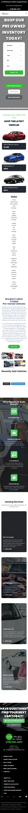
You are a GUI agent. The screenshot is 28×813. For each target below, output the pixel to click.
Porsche (13, 274)
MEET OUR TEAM (9, 781)
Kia (14, 249)
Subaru (14, 278)
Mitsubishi (14, 267)
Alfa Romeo (13, 202)
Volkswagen (14, 286)
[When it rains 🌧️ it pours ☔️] (11, 375)
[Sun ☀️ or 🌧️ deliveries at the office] (24, 375)
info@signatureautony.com (15, 750)
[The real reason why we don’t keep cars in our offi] (4, 375)
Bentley (14, 208)
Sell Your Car (7, 583)
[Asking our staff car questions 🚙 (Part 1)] (17, 375)
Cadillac (13, 216)
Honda (14, 237)
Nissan (14, 270)
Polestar (13, 272)
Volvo (14, 288)
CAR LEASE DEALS (9, 787)
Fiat (14, 227)
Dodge (14, 223)
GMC (13, 235)
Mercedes (14, 263)
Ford (13, 229)
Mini (14, 265)
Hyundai (13, 239)
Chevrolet (14, 218)
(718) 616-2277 (15, 9)
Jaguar (14, 243)
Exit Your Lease (8, 537)
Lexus (13, 253)
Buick (13, 214)
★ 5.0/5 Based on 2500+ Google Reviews (14, 2)
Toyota (14, 284)
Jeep (13, 247)
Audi (14, 206)
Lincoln (14, 255)
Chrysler (13, 220)
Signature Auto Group (22, 802)
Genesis (13, 231)
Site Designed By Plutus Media (15, 804)
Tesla (13, 282)
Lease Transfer (8, 675)
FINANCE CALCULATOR (11, 784)
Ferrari (14, 225)
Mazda (14, 261)
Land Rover (13, 251)
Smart (14, 276)
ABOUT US (7, 778)
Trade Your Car (8, 629)
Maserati (14, 259)
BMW (13, 211)
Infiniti (14, 241)
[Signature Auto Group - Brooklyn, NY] (5, 13)
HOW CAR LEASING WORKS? (12, 790)
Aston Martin (14, 204)
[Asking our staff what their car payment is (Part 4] (4, 379)
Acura (14, 200)
